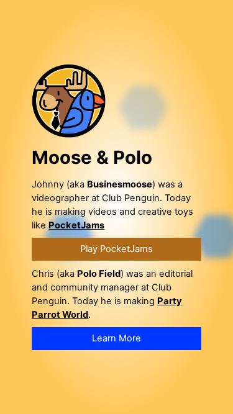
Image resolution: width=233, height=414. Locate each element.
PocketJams (76, 225)
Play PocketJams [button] (116, 248)
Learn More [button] (116, 338)
